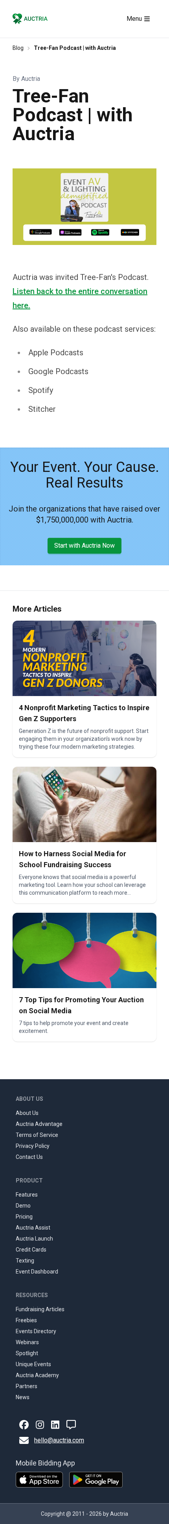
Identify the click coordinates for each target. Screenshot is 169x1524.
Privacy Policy (33, 1146)
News (22, 1397)
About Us (27, 1113)
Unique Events (33, 1364)
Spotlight (27, 1353)
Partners (26, 1386)
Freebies (26, 1320)
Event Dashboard (37, 1271)
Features (27, 1194)
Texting (25, 1260)
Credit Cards (31, 1249)
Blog (18, 48)
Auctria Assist (33, 1227)
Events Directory (36, 1331)
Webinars (27, 1342)
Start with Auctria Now (84, 545)
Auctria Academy (37, 1375)
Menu (134, 18)
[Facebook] (24, 1425)
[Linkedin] (55, 1425)
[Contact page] (71, 1425)
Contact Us (29, 1157)
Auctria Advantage (39, 1124)
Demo (23, 1205)
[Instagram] (40, 1425)
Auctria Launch (34, 1238)
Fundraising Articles (40, 1309)
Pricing (24, 1216)
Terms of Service (37, 1135)
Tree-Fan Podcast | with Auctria (75, 48)
